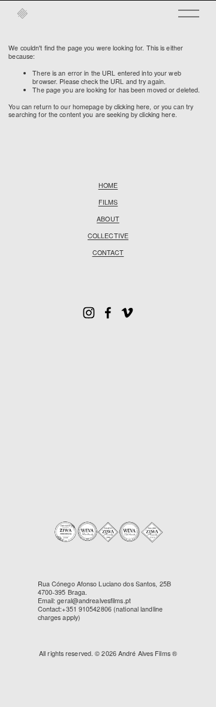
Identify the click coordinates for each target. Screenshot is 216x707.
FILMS (108, 202)
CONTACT (108, 252)
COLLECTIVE (108, 236)
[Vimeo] (127, 313)
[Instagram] (89, 313)
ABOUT (108, 219)
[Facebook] (108, 313)
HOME (108, 185)
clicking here (131, 106)
